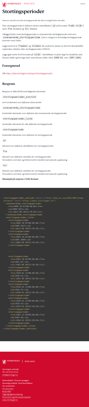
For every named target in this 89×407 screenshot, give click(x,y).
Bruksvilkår (6, 391)
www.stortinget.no (10, 400)
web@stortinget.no (10, 375)
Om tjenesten (8, 388)
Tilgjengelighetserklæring (12, 394)
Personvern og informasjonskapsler (16, 397)
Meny (83, 4)
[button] (83, 3)
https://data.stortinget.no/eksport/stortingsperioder (29, 73)
